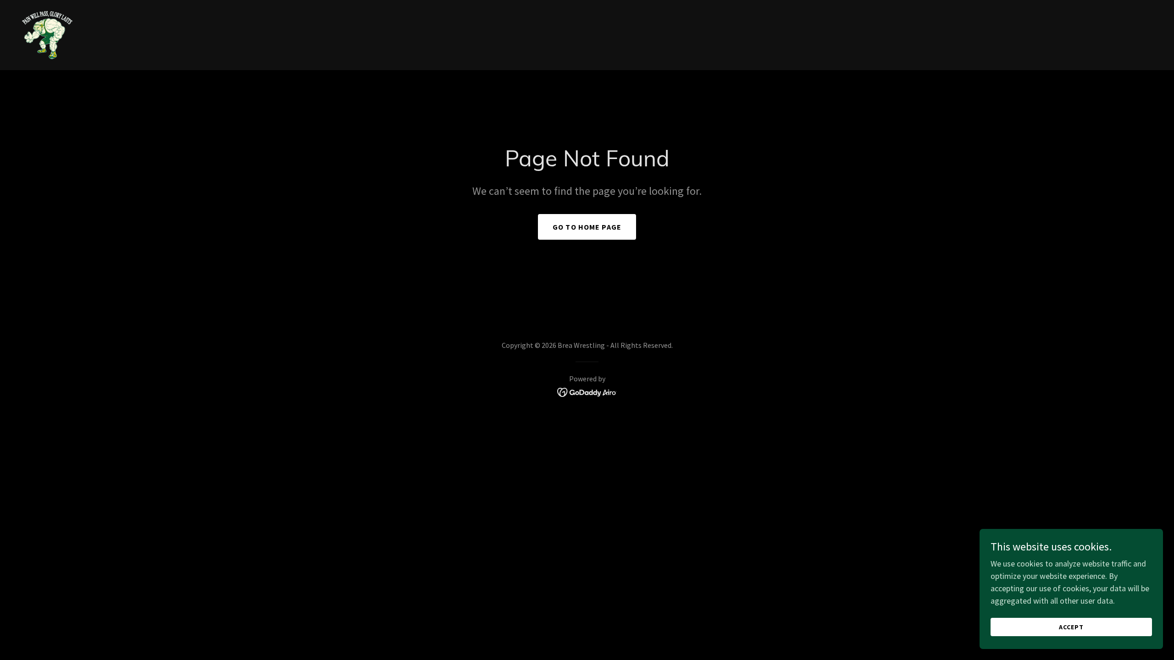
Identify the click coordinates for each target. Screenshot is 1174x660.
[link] (47, 34)
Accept (1071, 627)
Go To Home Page (587, 226)
